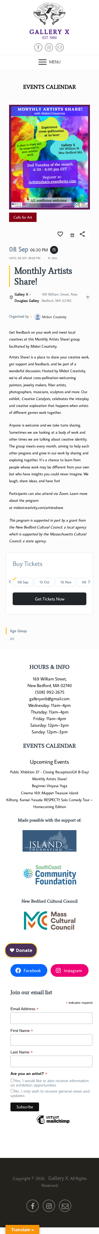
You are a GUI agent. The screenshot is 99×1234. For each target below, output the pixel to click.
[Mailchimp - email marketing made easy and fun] (53, 1124)
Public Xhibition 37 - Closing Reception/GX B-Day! (49, 771)
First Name (21, 1030)
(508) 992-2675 (49, 692)
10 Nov (66, 582)
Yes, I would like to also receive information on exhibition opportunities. (49, 1083)
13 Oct (44, 582)
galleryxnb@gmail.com (49, 698)
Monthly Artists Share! (49, 778)
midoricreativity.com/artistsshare (38, 507)
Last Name (21, 1052)
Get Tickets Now (49, 599)
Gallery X (49, 32)
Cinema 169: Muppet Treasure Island (49, 792)
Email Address (24, 1009)
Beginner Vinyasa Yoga (49, 785)
